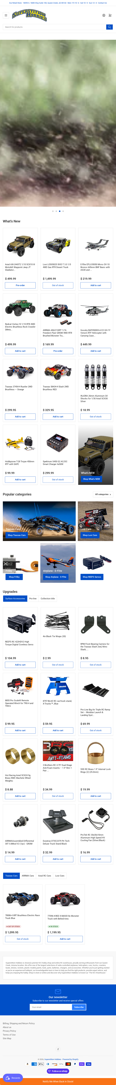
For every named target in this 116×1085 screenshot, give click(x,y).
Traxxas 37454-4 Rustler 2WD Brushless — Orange (18, 388)
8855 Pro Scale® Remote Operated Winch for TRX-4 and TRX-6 (19, 703)
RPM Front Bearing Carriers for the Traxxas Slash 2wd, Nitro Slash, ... (94, 647)
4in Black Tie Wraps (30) (54, 636)
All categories (102, 494)
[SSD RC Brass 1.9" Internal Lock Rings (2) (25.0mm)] (95, 753)
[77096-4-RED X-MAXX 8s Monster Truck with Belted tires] (65, 899)
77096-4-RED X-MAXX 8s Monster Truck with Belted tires (63, 917)
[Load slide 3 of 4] (59, 211)
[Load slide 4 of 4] (63, 211)
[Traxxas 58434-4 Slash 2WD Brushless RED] (58, 372)
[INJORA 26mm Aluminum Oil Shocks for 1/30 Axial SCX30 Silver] (95, 376)
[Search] (109, 27)
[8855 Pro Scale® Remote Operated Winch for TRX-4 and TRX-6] (20, 685)
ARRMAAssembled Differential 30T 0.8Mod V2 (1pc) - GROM (19, 842)
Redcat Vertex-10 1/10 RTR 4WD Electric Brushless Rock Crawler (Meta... (20, 327)
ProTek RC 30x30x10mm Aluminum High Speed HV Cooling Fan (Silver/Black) (92, 838)
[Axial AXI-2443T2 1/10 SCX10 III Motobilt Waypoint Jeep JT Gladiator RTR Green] (20, 245)
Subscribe (79, 1007)
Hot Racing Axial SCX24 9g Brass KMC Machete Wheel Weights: (18, 778)
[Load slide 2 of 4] (56, 211)
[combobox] (58, 27)
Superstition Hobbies (52, 1059)
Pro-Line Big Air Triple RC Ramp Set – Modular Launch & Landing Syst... (95, 712)
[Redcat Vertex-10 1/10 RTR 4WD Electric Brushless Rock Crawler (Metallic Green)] (20, 308)
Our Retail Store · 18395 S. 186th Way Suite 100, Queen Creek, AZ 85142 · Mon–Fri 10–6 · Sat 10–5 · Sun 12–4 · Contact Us (58, 3)
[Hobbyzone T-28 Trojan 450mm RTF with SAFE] (20, 442)
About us (7, 1027)
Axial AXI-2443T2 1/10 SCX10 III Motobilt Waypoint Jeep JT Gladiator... (20, 267)
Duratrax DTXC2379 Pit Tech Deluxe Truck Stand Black (56, 842)
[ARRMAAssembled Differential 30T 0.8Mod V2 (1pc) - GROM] (20, 821)
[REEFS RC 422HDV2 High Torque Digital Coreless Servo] (20, 623)
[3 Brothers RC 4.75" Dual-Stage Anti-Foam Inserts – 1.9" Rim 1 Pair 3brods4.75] (58, 751)
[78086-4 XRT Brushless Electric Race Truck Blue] (22, 899)
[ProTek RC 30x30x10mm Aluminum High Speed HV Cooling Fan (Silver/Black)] (95, 818)
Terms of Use (9, 1035)
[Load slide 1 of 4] (53, 211)
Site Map (7, 1038)
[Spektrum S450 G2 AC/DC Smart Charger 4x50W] (58, 442)
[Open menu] (6, 15)
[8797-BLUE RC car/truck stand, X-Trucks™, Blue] (58, 686)
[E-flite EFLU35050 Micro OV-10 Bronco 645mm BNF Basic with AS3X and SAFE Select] (95, 245)
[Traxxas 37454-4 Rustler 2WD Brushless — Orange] (20, 372)
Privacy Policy (9, 1031)
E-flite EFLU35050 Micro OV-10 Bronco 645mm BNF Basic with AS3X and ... (95, 267)
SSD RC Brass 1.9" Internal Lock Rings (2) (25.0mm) (95, 770)
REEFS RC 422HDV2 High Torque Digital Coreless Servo (19, 643)
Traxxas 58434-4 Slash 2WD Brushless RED (56, 388)
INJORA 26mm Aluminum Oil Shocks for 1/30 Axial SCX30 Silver (94, 399)
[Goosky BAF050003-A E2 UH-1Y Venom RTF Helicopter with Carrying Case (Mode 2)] (95, 311)
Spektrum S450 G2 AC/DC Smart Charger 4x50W (55, 463)
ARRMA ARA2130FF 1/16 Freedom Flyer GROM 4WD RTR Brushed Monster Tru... (57, 333)
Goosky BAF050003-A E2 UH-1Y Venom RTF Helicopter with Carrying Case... (95, 333)
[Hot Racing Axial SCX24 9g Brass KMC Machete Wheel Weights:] (20, 756)
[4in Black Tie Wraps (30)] (58, 620)
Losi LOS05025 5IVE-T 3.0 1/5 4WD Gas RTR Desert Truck (57, 266)
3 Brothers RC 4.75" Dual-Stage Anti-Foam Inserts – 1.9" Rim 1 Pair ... (57, 768)
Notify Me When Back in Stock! (58, 1081)
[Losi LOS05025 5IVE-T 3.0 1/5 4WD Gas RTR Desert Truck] (58, 245)
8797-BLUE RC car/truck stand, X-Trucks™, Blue (57, 702)
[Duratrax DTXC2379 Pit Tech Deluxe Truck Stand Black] (58, 821)
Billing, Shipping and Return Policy (19, 1023)
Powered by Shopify (70, 1059)
